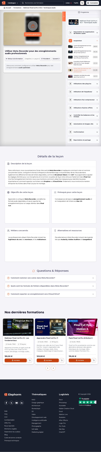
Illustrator (62, 417)
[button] (48, 368)
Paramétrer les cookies (12, 432)
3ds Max (62, 429)
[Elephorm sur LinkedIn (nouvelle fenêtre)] (22, 403)
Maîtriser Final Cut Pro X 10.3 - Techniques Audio (39, 8)
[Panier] (82, 3)
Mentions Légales (10, 429)
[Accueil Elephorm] (12, 394)
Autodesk (62, 405)
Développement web (39, 417)
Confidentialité (9, 420)
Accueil (8, 8)
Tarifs (76, 3)
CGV (5, 417)
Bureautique (36, 408)
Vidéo (34, 414)
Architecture (36, 405)
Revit (61, 400)
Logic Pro (62, 423)
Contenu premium (32, 34)
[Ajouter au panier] (30, 360)
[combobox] (42, 3)
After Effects (63, 420)
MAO (33, 400)
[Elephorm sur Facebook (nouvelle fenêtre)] (6, 403)
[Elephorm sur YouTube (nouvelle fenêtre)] (17, 403)
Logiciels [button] (64, 394)
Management (36, 423)
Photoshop (63, 403)
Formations (17, 8)
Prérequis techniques (11, 440)
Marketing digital (37, 432)
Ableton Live (63, 414)
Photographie (36, 426)
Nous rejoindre (9, 426)
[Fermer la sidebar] (64, 16)
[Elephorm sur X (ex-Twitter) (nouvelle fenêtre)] (11, 403)
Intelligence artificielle (39, 420)
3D (33, 411)
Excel (61, 411)
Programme (84, 12)
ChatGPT (62, 432)
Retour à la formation (15, 59)
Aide (5, 411)
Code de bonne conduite (13, 438)
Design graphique (38, 403)
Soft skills (35, 429)
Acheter (17, 360)
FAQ (5, 414)
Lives (68, 3)
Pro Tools (62, 426)
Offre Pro (7, 423)
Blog (6, 435)
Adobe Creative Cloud (66, 408)
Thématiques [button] (39, 394)
